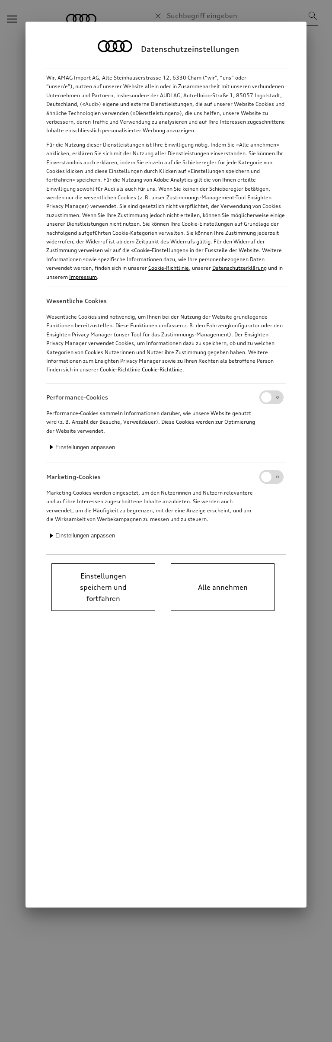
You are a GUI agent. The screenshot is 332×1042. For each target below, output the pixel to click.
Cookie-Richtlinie (168, 268)
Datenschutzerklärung (239, 268)
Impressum (83, 277)
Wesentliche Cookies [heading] (76, 300)
